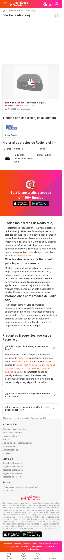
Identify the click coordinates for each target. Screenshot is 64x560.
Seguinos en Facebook (12, 466)
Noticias (6, 453)
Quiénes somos (9, 446)
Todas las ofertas (15, 10)
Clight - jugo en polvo (27, 365)
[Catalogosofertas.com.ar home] (19, 4)
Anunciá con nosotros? (12, 432)
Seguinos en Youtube (12, 473)
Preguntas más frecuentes (14, 429)
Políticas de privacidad (47, 547)
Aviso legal (9, 547)
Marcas (5, 439)
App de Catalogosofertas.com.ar (17, 443)
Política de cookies (31, 549)
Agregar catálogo (10, 450)
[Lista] (50, 3)
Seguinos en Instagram (12, 470)
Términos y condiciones (25, 547)
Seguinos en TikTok (11, 477)
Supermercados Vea (22, 361)
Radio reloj (23, 358)
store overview (24, 255)
